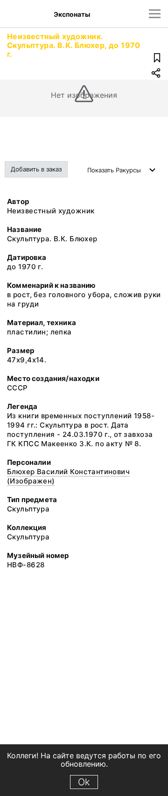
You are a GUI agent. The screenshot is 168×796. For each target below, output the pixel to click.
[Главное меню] (154, 14)
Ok (84, 782)
